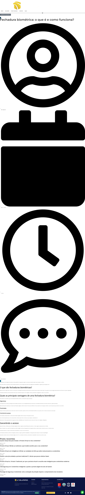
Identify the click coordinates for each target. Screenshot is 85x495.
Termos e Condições (19, 492)
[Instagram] (65, 493)
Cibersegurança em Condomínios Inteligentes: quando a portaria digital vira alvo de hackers (26, 466)
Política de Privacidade (11, 492)
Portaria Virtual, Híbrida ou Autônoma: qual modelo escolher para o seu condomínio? (24, 446)
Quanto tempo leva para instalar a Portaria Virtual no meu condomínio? (20, 440)
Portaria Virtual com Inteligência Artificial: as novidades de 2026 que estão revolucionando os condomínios (30, 451)
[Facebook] (71, 493)
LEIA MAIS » (2, 444)
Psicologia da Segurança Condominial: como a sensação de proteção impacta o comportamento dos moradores (31, 472)
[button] (42, 13)
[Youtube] (68, 493)
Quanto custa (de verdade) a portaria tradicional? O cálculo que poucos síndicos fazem (24, 456)
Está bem (37, 492)
